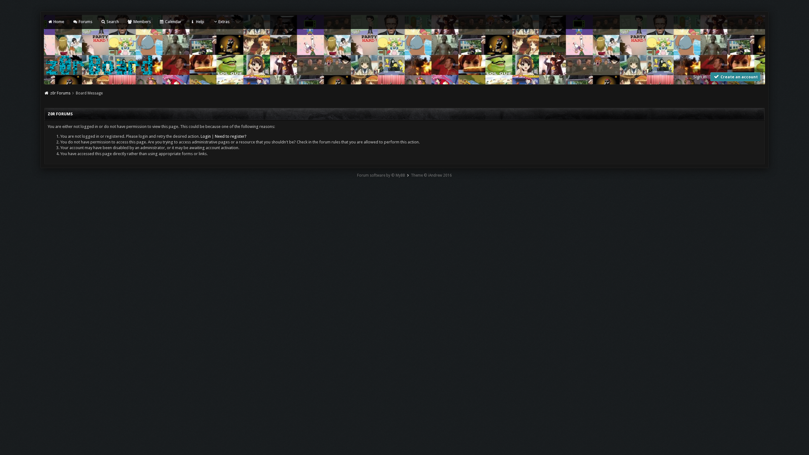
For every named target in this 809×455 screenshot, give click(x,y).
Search (112, 21)
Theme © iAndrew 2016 (431, 175)
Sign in (700, 76)
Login (206, 136)
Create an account (739, 77)
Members (141, 21)
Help (199, 21)
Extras (223, 21)
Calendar (172, 21)
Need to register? (230, 136)
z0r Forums (60, 93)
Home (58, 21)
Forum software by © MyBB (381, 175)
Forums (85, 21)
